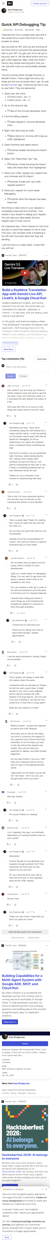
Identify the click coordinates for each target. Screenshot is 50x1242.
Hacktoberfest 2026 (11, 1171)
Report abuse (33, 938)
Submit (10, 376)
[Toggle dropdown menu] (46, 255)
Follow (25, 1043)
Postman (12, 85)
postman (29, 30)
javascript (7, 30)
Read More (8, 349)
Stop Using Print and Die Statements (18, 1091)
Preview (23, 376)
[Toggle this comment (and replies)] (3, 390)
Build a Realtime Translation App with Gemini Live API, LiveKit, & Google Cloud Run (24, 294)
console (19, 30)
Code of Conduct (18, 938)
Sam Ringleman (15, 9)
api (38, 30)
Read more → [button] (10, 1022)
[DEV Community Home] (10, 3)
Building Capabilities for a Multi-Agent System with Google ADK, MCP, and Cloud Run (22, 982)
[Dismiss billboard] (46, 1189)
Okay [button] (6, 1237)
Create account (40, 3)
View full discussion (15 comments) (25, 932)
